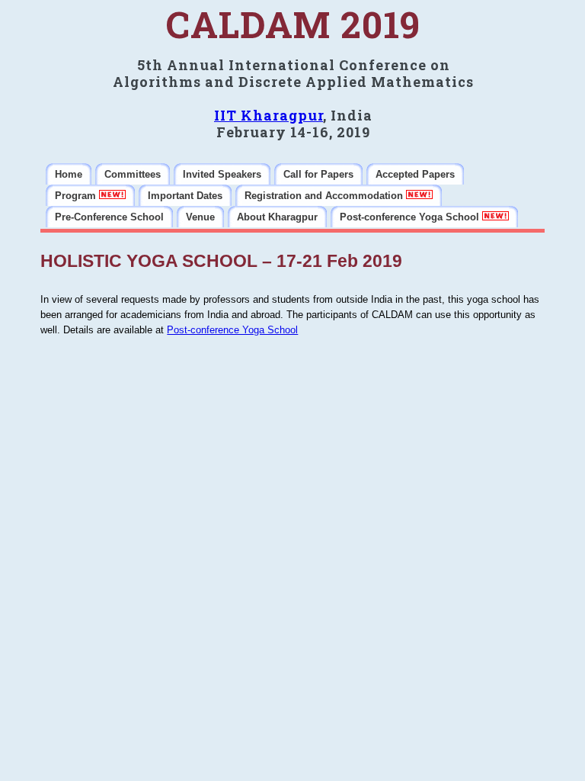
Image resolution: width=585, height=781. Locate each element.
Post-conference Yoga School (232, 330)
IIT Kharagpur (268, 115)
